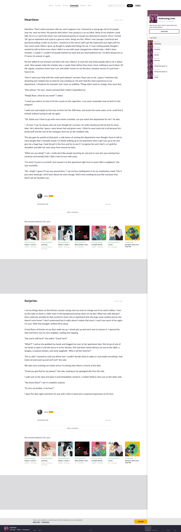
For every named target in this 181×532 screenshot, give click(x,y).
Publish (138, 5)
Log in (130, 5)
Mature (83, 5)
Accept (141, 521)
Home (51, 5)
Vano (46, 196)
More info (36, 522)
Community (74, 5)
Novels (65, 5)
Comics (58, 5)
